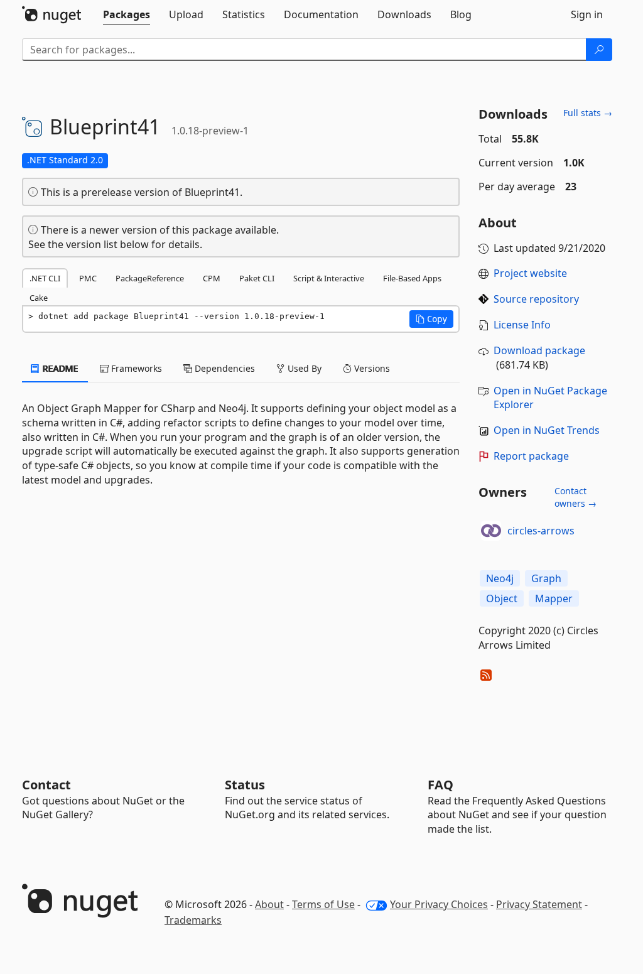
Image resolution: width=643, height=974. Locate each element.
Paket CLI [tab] (256, 278)
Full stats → (587, 113)
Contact (46, 784)
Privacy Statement (539, 904)
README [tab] (59, 368)
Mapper (554, 598)
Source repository (536, 299)
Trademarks (193, 920)
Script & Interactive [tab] (328, 278)
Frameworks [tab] (135, 368)
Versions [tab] (371, 368)
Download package (539, 350)
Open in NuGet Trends (547, 430)
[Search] (599, 49)
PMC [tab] (88, 278)
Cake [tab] (39, 297)
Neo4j (500, 578)
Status (245, 784)
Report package (531, 456)
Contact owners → (575, 497)
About (269, 904)
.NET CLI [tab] (45, 278)
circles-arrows (541, 531)
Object (501, 598)
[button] (431, 319)
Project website (530, 273)
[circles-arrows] (491, 530)
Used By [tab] (303, 368)
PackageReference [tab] (150, 278)
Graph (546, 578)
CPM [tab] (211, 278)
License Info (522, 325)
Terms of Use (323, 904)
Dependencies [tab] (223, 368)
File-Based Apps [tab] (412, 278)
